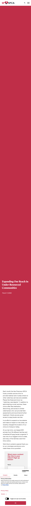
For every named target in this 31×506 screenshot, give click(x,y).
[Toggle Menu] (28, 3)
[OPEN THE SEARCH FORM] (25, 2)
